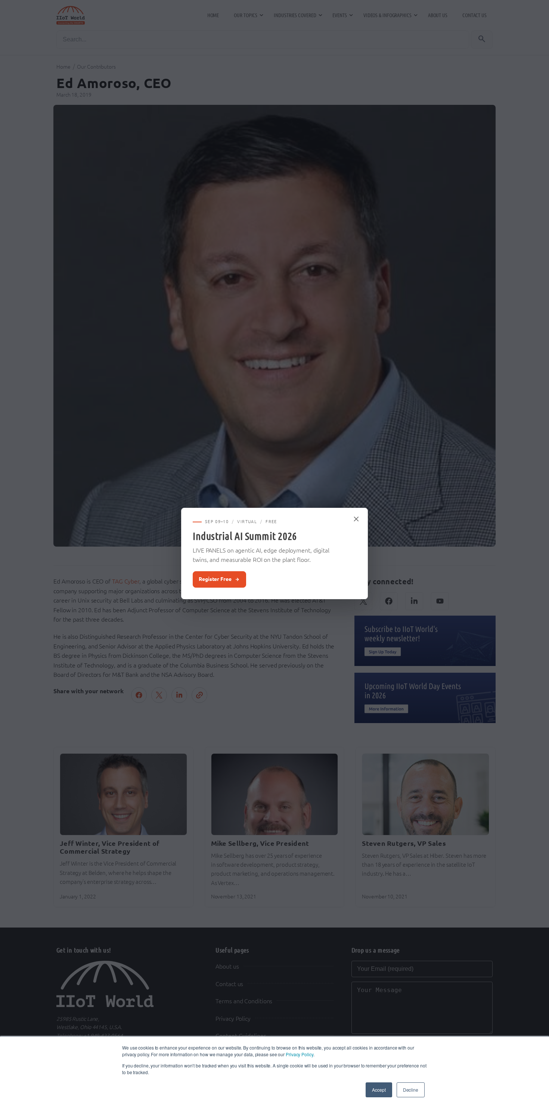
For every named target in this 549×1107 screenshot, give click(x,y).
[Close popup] (357, 519)
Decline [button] (410, 1089)
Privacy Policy (299, 1054)
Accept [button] (378, 1089)
